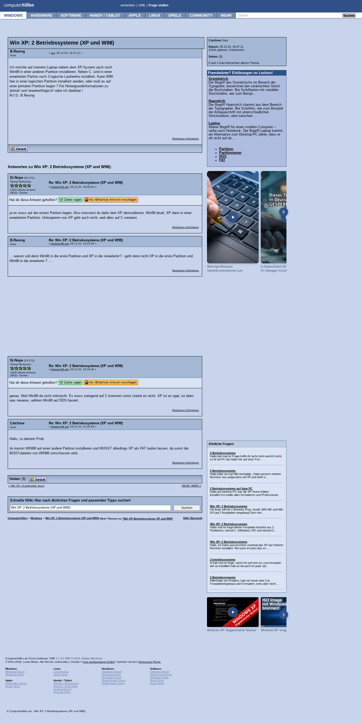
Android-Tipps (62, 692)
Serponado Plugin (149, 661)
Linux (154, 15)
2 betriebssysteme (222, 559)
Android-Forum (63, 689)
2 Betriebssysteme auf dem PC (231, 488)
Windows (13, 15)
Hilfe (142, 5)
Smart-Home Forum (113, 680)
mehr (226, 15)
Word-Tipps (157, 680)
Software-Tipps (159, 677)
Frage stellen (158, 5)
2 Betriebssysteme (223, 453)
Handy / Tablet (105, 15)
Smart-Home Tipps (113, 683)
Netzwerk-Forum (111, 677)
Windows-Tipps (14, 674)
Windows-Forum (15, 671)
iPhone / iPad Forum (66, 683)
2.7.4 (59, 658)
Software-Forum (159, 671)
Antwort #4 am (60, 426)
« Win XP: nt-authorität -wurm (26, 485)
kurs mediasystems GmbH (99, 661)
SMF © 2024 (72, 658)
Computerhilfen (17, 518)
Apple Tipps (12, 686)
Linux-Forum (61, 671)
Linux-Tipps (61, 674)
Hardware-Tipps (111, 674)
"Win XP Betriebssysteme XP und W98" (147, 518)
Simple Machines (92, 658)
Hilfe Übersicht (192, 518)
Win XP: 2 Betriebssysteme (228, 506)
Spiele (174, 15)
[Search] (349, 16)
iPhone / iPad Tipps (66, 686)
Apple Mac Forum (16, 683)
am (53, 52)
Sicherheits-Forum (161, 674)
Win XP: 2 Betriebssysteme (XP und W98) (72, 518)
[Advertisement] (159, 94)
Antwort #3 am (60, 369)
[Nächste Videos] (283, 211)
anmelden (128, 5)
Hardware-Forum (112, 671)
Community (201, 15)
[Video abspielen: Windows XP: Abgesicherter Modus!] (233, 612)
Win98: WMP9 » (191, 485)
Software (70, 15)
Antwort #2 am (60, 243)
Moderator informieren (185, 138)
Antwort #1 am (60, 186)
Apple (135, 15)
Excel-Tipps (157, 683)
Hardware (41, 15)
